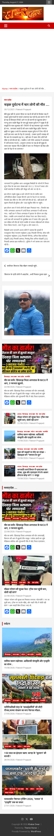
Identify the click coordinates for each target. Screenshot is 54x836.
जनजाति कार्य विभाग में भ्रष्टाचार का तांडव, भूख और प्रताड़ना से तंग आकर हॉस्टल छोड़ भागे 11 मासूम (32, 472)
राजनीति (27, 377)
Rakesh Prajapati (23, 109)
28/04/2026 (9, 760)
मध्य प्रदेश (7, 100)
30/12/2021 (9, 109)
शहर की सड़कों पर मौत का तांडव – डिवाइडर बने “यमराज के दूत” (31, 453)
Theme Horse (30, 828)
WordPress (36, 831)
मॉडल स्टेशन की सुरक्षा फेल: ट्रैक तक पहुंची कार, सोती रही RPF (33, 418)
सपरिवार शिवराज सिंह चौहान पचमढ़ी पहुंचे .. (22, 266)
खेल (6, 789)
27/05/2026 (9, 714)
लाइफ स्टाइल (9, 792)
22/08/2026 (9, 387)
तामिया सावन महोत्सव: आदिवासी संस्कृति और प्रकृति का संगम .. (30, 436)
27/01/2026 (9, 806)
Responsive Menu (49, 2)
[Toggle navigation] (5, 26)
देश (37, 414)
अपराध (19, 414)
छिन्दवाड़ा (7, 377)
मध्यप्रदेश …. (10, 487)
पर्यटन (33, 432)
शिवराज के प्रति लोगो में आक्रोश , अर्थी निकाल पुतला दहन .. (25, 276)
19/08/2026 (22, 441)
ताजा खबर (14, 377)
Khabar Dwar (34, 824)
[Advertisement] (27, 57)
